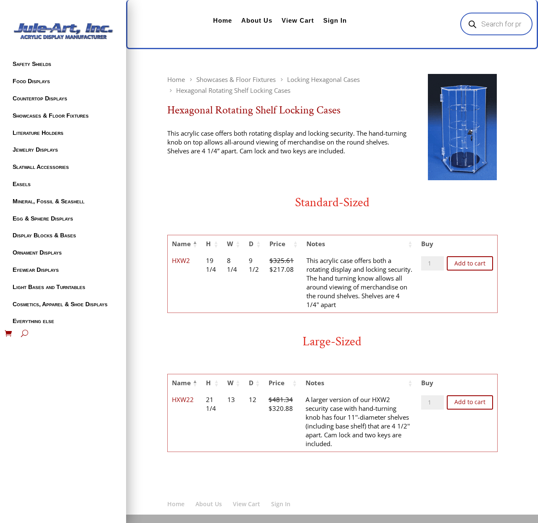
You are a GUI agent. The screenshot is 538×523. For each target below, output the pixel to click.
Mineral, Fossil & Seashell (48, 201)
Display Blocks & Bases (44, 235)
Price (277, 243)
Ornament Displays (37, 252)
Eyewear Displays (36, 269)
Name (181, 243)
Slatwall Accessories (41, 166)
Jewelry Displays (35, 149)
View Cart (298, 20)
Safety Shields (32, 63)
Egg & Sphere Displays (43, 218)
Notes (315, 243)
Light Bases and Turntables (49, 287)
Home (222, 20)
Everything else (33, 321)
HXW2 (181, 260)
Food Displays (31, 81)
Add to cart (469, 263)
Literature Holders (38, 132)
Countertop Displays (40, 98)
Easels (22, 184)
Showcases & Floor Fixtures (51, 115)
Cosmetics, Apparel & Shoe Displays (60, 304)
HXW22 (183, 399)
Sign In (335, 20)
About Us (256, 20)
